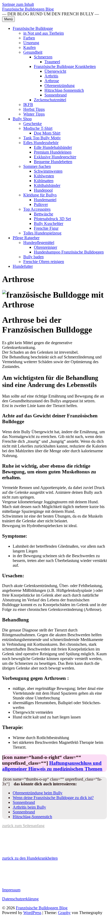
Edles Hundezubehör (40, 142)
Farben (29, 38)
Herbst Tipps (34, 109)
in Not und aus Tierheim (43, 33)
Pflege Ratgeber (26, 238)
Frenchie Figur (46, 228)
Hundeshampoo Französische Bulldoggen (69, 252)
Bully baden (33, 257)
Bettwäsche (43, 214)
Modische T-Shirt (37, 128)
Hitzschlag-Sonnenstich (64, 90)
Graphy (64, 912)
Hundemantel (45, 199)
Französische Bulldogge (33, 28)
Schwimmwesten (48, 171)
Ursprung (31, 42)
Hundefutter (23, 266)
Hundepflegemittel (38, 242)
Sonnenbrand (55, 95)
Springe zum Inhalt (18, 4)
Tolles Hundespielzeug (42, 233)
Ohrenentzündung (59, 85)
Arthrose (51, 81)
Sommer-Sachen (37, 166)
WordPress (32, 912)
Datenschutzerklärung (20, 899)
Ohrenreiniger (45, 247)
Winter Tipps (34, 114)
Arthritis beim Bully (29, 807)
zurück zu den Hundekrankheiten (30, 858)
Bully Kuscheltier (48, 223)
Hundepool (43, 190)
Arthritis (51, 76)
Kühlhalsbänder (47, 185)
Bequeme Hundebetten (53, 161)
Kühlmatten (43, 180)
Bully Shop (22, 119)
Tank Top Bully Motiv (42, 138)
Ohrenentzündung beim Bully (37, 793)
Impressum (11, 890)
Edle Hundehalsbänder (53, 147)
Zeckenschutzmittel (50, 100)
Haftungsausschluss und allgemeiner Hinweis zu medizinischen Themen (52, 766)
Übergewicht (55, 71)
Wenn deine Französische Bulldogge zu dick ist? (53, 797)
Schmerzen (43, 57)
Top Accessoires (37, 209)
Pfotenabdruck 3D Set (52, 218)
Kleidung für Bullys (40, 195)
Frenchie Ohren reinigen (43, 261)
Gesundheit (32, 52)
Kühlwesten (44, 176)
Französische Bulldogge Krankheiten (65, 66)
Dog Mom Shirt (47, 133)
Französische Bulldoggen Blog (28, 9)
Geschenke (32, 123)
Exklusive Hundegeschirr (55, 157)
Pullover (41, 204)
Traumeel (52, 61)
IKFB (28, 104)
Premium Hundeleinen (52, 152)
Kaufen (29, 47)
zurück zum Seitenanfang (23, 825)
